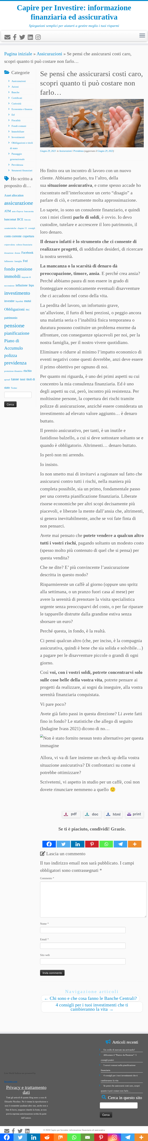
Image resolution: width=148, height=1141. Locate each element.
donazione (8, 253)
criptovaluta (9, 245)
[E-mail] (8, 37)
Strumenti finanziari (22, 170)
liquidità (19, 301)
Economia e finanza (22, 109)
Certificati (17, 97)
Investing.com (10, 1081)
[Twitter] (63, 840)
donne (17, 253)
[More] (134, 840)
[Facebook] (49, 840)
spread (7, 380)
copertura (28, 236)
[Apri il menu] (142, 36)
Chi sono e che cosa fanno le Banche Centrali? (90, 998)
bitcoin (27, 220)
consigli (31, 228)
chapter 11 (22, 228)
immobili (12, 276)
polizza (10, 355)
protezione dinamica (13, 371)
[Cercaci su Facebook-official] (16, 37)
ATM (7, 211)
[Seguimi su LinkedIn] (31, 37)
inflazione (22, 285)
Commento (47, 878)
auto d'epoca (17, 211)
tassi (22, 379)
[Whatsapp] (106, 840)
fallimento (8, 261)
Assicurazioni (49, 53)
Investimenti (18, 137)
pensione (14, 325)
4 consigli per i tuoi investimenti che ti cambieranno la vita (92, 1007)
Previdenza (17, 164)
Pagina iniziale (18, 53)
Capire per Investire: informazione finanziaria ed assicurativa (74, 12)
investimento (17, 293)
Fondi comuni (19, 126)
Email (44, 939)
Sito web (45, 955)
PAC (28, 310)
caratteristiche (10, 228)
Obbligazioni (14, 309)
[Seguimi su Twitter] (23, 37)
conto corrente (13, 236)
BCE (20, 219)
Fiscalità (16, 120)
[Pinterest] (92, 840)
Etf (13, 114)
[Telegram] (120, 840)
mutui (27, 301)
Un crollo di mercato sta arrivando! (119, 1050)
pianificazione (16, 333)
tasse (15, 379)
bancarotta (29, 211)
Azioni (15, 86)
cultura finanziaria (24, 245)
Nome (44, 923)
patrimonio (10, 318)
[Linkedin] (77, 840)
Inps (31, 285)
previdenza (15, 363)
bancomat (10, 219)
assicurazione (18, 203)
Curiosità (16, 103)
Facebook (27, 252)
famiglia (18, 261)
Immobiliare (18, 131)
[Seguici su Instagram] (39, 37)
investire (9, 301)
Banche (15, 92)
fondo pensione (18, 268)
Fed (25, 261)
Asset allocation (14, 195)
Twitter (14, 388)
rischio (28, 371)
